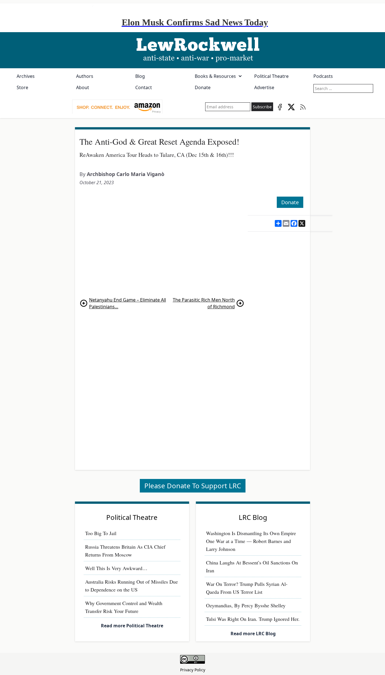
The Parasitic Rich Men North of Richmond (204, 303)
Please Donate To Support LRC (192, 485)
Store (22, 87)
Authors (84, 76)
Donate (203, 87)
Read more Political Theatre (132, 626)
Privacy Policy (192, 669)
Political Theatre (271, 76)
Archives (26, 76)
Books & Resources (215, 76)
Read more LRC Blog (253, 633)
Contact (143, 87)
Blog (140, 76)
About (82, 87)
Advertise (264, 87)
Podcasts (323, 76)
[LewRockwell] (192, 50)
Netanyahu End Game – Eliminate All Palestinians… (127, 303)
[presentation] (117, 107)
